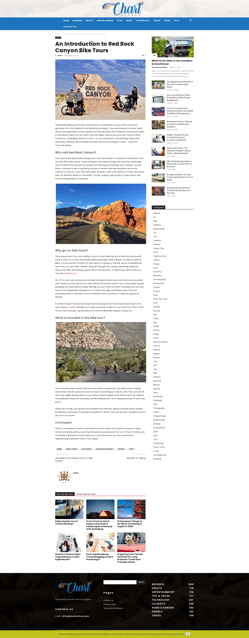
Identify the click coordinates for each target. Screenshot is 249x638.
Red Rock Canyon (104, 449)
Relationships (159, 420)
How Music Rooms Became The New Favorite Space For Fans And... (179, 190)
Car (154, 55)
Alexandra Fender (159, 67)
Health (89, 20)
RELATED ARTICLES (65, 494)
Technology (143, 20)
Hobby (156, 334)
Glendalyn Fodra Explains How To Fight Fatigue (74, 459)
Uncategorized (159, 455)
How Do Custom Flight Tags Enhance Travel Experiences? (67, 557)
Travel (157, 20)
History (156, 330)
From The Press (160, 299)
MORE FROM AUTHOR (85, 494)
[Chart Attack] (124, 8)
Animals (156, 213)
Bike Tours (72, 449)
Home (57, 34)
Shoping (156, 423)
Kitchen (156, 357)
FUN (155, 303)
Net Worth (157, 396)
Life (155, 365)
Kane (60, 55)
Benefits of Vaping (136, 458)
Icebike (72, 307)
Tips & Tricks (159, 447)
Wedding (157, 459)
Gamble (156, 306)
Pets (176, 20)
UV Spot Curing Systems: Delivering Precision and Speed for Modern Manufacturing (180, 111)
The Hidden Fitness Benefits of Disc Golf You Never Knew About (180, 84)
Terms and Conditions (113, 608)
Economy (157, 271)
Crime (155, 252)
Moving (156, 388)
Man (155, 373)
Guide (155, 318)
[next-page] (61, 567)
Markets (156, 377)
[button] (191, 20)
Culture (156, 260)
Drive (155, 267)
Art (154, 217)
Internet (156, 349)
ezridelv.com (70, 273)
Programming (159, 416)
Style (120, 20)
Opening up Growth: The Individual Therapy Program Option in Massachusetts (178, 150)
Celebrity (157, 240)
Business (77, 20)
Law (155, 361)
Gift (154, 314)
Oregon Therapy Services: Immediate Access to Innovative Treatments (178, 137)
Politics (156, 412)
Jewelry (156, 353)
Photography (159, 408)
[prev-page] (56, 567)
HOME (66, 20)
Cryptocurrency (160, 256)
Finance (156, 291)
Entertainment (159, 279)
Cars (155, 236)
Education (157, 275)
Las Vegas (86, 449)
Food (155, 295)
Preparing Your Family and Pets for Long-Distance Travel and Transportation (130, 558)
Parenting (157, 400)
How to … (157, 345)
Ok (188, 634)
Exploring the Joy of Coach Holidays (66, 522)
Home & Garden (105, 20)
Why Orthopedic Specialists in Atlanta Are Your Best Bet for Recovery (179, 164)
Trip (131, 449)
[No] (245, 634)
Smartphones (159, 427)
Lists (155, 369)
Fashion (156, 287)
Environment (158, 283)
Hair (155, 322)
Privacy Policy (109, 604)
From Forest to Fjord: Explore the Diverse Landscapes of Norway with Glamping (99, 525)
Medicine (157, 381)
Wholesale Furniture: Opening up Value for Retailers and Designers (179, 124)
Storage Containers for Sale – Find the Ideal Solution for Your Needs (180, 177)
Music (129, 20)
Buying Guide (159, 228)
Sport (167, 20)
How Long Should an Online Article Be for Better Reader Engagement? (179, 97)
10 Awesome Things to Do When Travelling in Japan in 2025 (129, 524)
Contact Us (69, 26)
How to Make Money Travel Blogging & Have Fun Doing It (99, 557)
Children (156, 244)
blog (155, 221)
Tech (155, 439)
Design (156, 264)
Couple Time (158, 248)
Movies (156, 384)
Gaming (156, 310)
